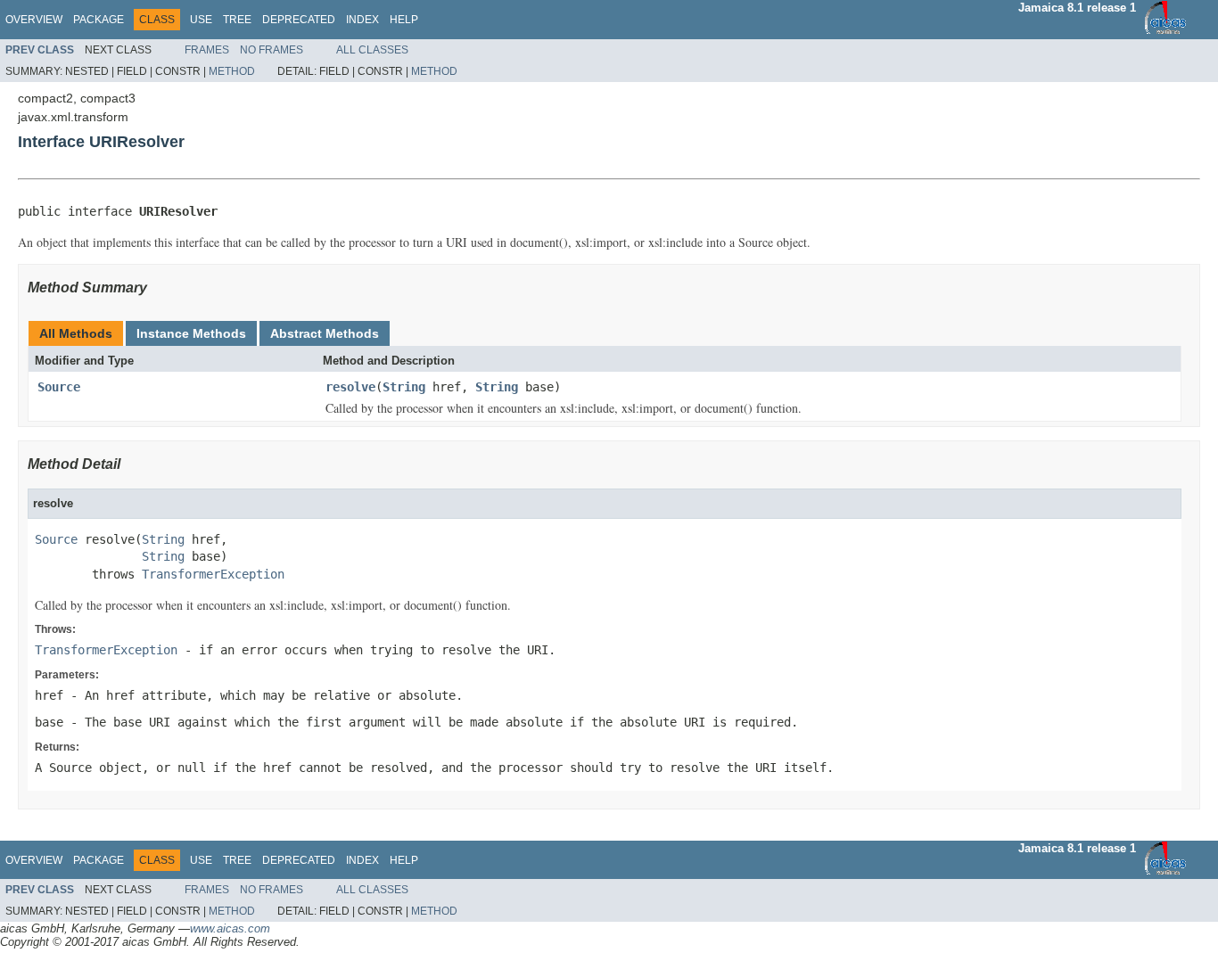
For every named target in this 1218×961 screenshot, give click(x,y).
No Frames (271, 50)
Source (58, 387)
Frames (207, 50)
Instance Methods (191, 333)
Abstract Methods (324, 333)
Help (404, 19)
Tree (237, 19)
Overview (33, 19)
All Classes (372, 50)
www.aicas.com (230, 928)
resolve (350, 387)
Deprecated (298, 19)
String (404, 387)
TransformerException (213, 574)
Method (232, 71)
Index (362, 19)
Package (98, 19)
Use (201, 19)
